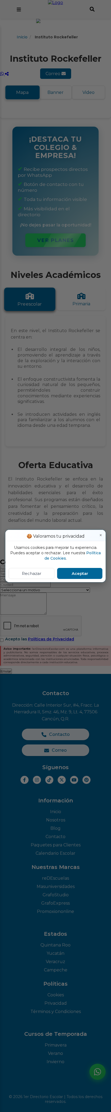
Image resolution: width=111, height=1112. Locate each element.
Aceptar (80, 573)
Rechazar (31, 573)
